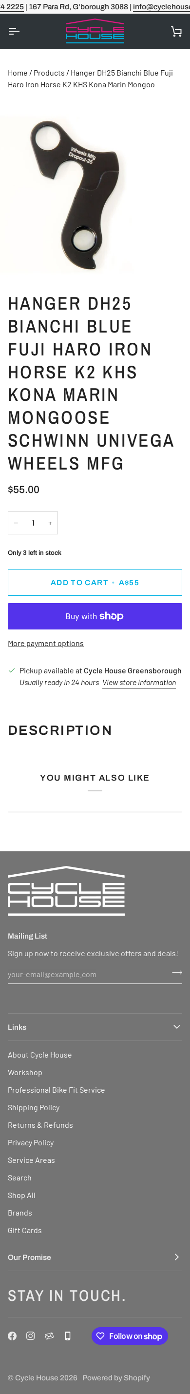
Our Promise (29, 1257)
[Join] (174, 973)
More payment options (46, 643)
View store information (139, 682)
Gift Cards (25, 1230)
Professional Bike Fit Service (56, 1089)
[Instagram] (30, 1336)
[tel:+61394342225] (67, 1336)
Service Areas (31, 1159)
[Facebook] (12, 1336)
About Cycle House (40, 1054)
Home (18, 72)
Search (20, 1177)
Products (49, 72)
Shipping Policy (33, 1107)
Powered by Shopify (116, 1378)
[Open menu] (22, 31)
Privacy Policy (31, 1142)
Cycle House (36, 1378)
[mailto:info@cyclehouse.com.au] (49, 1336)
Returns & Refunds (40, 1124)
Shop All (22, 1194)
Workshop (25, 1072)
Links (17, 1027)
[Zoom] (18, 259)
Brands (20, 1212)
